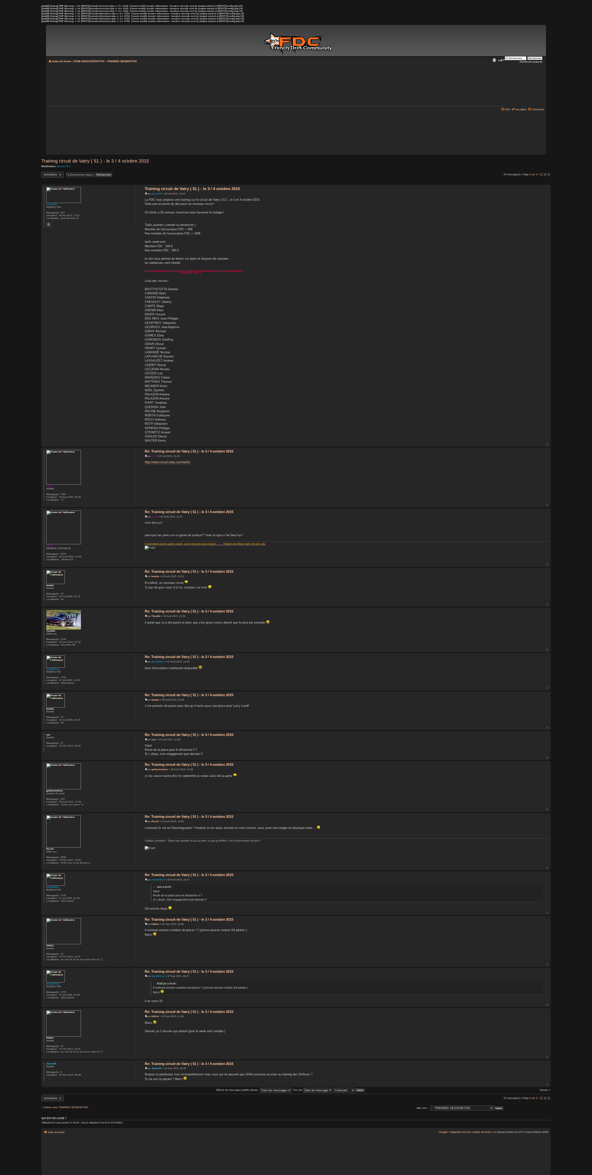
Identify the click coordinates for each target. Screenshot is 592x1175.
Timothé (155, 616)
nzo (153, 739)
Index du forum (61, 61)
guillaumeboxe (159, 769)
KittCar (155, 924)
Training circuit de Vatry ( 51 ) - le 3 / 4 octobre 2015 (95, 160)
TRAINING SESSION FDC (122, 61)
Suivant (544, 1090)
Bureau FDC (64, 166)
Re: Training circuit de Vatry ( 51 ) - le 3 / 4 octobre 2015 (189, 451)
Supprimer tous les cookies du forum (470, 1132)
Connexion (538, 109)
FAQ (507, 109)
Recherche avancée (531, 61)
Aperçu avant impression (494, 60)
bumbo (155, 576)
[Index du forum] (298, 41)
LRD (153, 456)
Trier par (298, 1090)
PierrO (155, 821)
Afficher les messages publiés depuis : (238, 1090)
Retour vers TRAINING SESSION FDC (66, 1107)
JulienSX (156, 1068)
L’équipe (443, 1132)
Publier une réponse (47, 174)
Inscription (521, 109)
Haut (547, 444)
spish (154, 516)
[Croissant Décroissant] (349, 1090)
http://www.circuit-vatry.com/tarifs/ (167, 462)
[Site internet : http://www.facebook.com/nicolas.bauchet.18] (48, 224)
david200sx (158, 661)
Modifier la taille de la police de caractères (501, 60)
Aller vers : (422, 1108)
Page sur (530, 174)
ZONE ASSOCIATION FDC (89, 61)
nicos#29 (156, 193)
